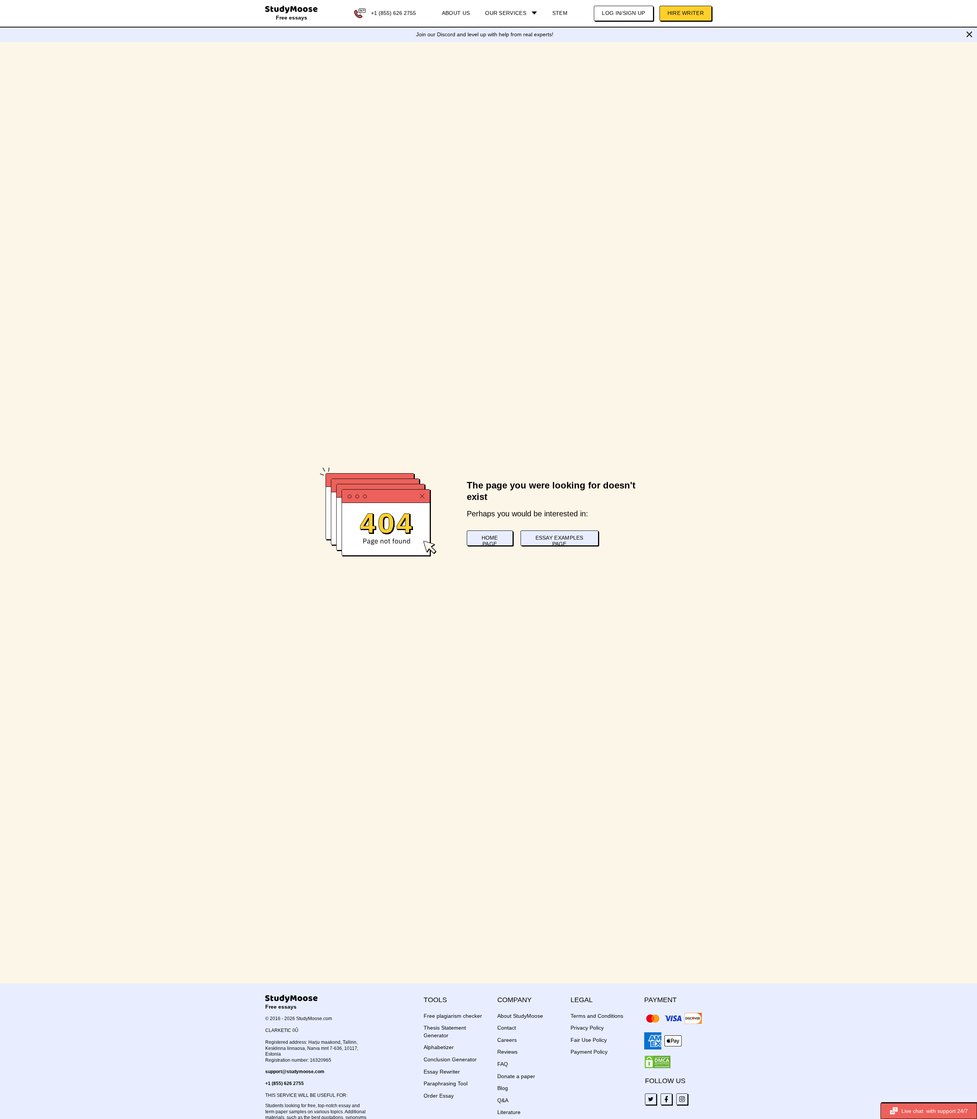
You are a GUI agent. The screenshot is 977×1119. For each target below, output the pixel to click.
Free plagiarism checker (453, 1016)
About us (456, 13)
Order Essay (439, 1096)
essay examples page (559, 540)
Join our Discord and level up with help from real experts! (484, 34)
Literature (509, 1112)
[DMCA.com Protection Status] (657, 1062)
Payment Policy (589, 1052)
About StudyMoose (520, 1016)
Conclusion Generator (450, 1059)
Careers (507, 1040)
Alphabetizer (439, 1047)
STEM (559, 13)
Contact (506, 1028)
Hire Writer (685, 13)
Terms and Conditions (597, 1016)
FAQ (502, 1064)
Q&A (502, 1100)
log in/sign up (623, 13)
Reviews (507, 1052)
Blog (502, 1088)
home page (490, 540)
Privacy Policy (587, 1028)
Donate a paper (516, 1076)
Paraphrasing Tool (446, 1083)
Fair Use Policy (589, 1040)
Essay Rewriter (442, 1072)
